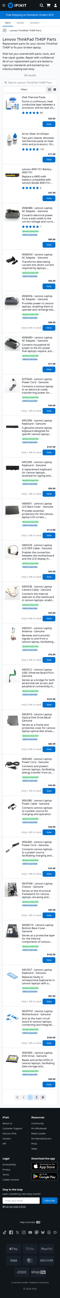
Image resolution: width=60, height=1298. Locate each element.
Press (34, 1143)
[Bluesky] (42, 1232)
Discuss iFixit (9, 1133)
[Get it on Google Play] (44, 1176)
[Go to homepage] (18, 5)
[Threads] (49, 1232)
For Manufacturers (41, 1138)
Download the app (43, 1158)
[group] (52, 89)
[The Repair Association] (55, 1232)
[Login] (55, 5)
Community (37, 1123)
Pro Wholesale (39, 1128)
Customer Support (12, 1128)
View (49, 124)
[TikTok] (5, 1232)
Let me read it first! (15, 1206)
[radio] (49, 89)
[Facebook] (11, 1232)
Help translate (27, 1222)
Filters (24, 89)
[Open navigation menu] (4, 5)
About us (7, 1123)
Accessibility (9, 1164)
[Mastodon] (37, 1232)
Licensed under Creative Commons (30, 1282)
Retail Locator (38, 1133)
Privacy (6, 1169)
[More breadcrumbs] (5, 30)
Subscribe (49, 1200)
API (4, 1143)
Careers (7, 1138)
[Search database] (41, 5)
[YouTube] (30, 1232)
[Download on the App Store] (44, 1166)
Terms (6, 1174)
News (34, 1148)
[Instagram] (24, 1232)
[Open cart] (48, 5)
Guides (20, 22)
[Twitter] (17, 1232)
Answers (34, 22)
